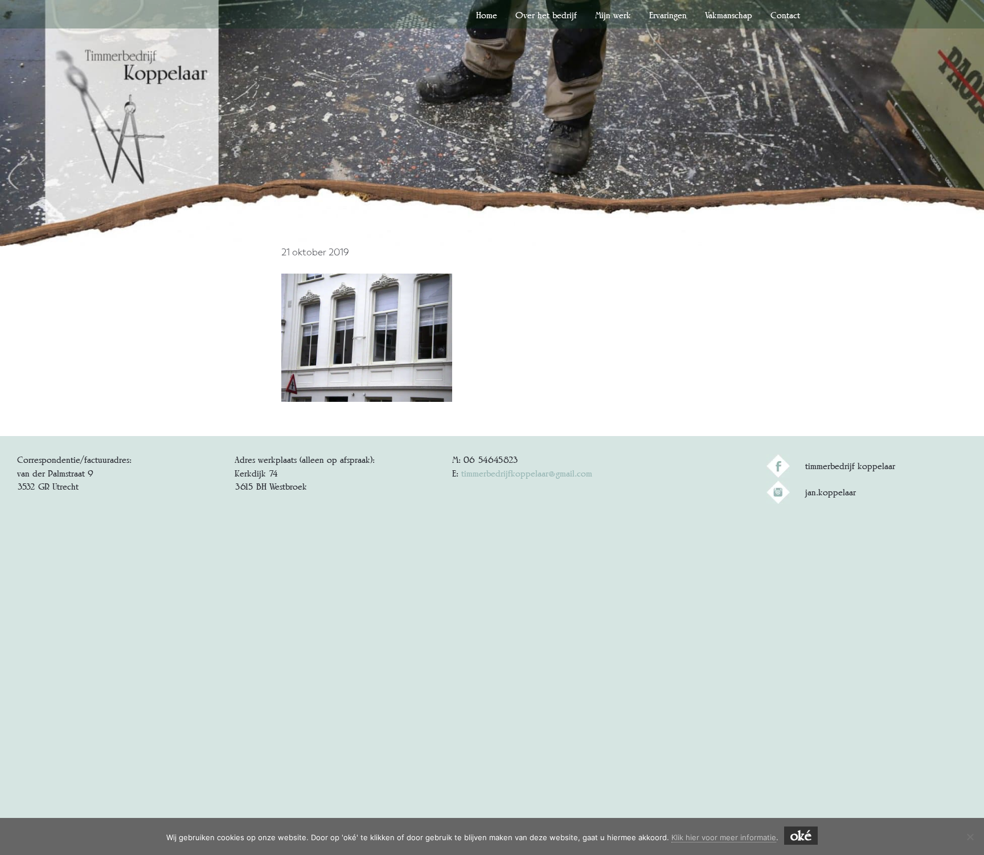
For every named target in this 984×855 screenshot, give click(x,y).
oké (800, 836)
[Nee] (969, 836)
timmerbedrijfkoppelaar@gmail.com (526, 473)
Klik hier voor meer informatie (723, 837)
